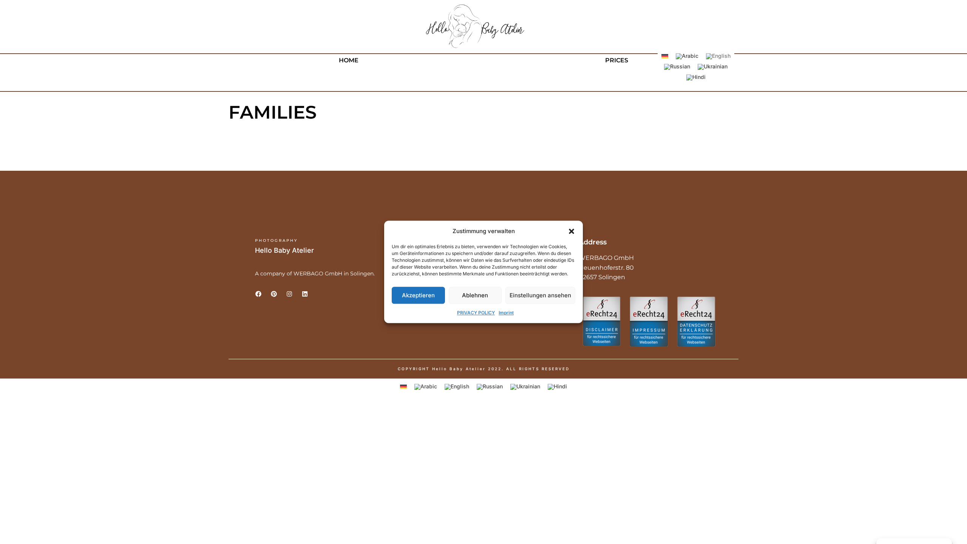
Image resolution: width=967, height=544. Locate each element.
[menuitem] (665, 56)
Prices (616, 60)
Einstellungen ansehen (540, 295)
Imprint (506, 313)
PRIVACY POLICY (476, 313)
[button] (571, 231)
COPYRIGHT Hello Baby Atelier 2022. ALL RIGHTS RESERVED (484, 368)
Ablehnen (475, 295)
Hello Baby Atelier (284, 250)
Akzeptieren (418, 295)
